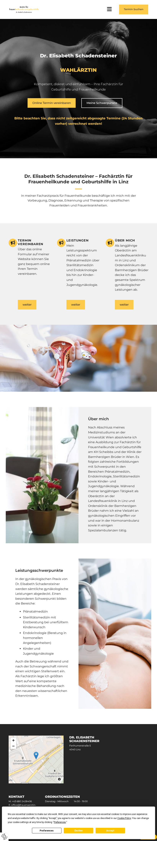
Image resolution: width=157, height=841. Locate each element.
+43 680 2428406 (22, 801)
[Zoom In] (13, 740)
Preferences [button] (60, 822)
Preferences (47, 830)
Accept (110, 830)
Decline (78, 830)
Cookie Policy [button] (124, 818)
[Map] (36, 759)
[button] (133, 9)
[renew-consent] (4, 836)
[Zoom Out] (13, 746)
